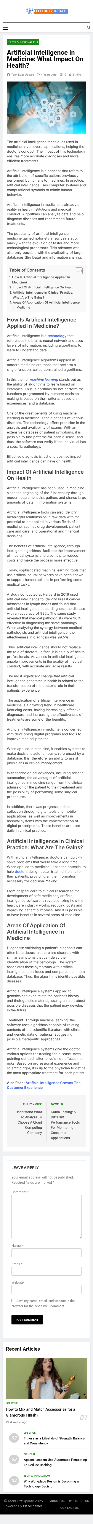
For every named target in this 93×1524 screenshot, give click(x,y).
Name (17, 1246)
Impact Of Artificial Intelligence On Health (44, 287)
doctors (21, 871)
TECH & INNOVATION (23, 42)
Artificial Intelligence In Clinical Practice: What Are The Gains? (43, 295)
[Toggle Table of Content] (77, 271)
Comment (20, 1192)
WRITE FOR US (79, 1501)
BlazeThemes (33, 1506)
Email (16, 1264)
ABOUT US (57, 1501)
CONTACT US (69, 1508)
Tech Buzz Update (22, 74)
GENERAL (29, 1454)
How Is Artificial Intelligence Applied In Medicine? (41, 279)
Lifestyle (12, 1403)
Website (17, 1282)
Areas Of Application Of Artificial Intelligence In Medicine (46, 305)
